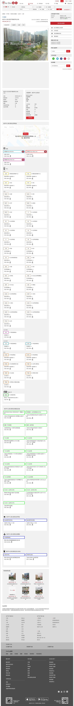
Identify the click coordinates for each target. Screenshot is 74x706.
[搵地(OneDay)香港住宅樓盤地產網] (10, 2)
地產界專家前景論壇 (10, 688)
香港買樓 (51, 673)
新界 (54, 618)
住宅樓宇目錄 (9, 646)
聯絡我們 (8, 668)
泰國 (21, 653)
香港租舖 (51, 668)
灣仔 (7, 620)
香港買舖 (51, 679)
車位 (48, 3)
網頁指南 (8, 675)
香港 (7, 653)
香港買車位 (51, 681)
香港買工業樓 (52, 677)
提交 (68, 51)
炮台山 (22, 618)
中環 (7, 618)
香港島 (39, 618)
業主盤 (13, 6)
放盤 (62, 1)
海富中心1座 (40, 626)
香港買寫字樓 (52, 675)
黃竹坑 (7, 637)
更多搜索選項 (66, 9)
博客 (7, 682)
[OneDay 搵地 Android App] (43, 699)
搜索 (59, 9)
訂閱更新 (30, 117)
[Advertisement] (25, 74)
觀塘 (7, 631)
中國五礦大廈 (39, 594)
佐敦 (22, 631)
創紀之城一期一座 (41, 637)
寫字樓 (31, 3)
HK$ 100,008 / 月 (26, 596)
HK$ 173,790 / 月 (39, 596)
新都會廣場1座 (56, 622)
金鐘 (7, 633)
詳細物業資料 (6, 25)
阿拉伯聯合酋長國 (32, 677)
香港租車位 (51, 670)
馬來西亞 (32, 653)
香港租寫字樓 (52, 664)
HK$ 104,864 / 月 (39, 582)
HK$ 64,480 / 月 (12, 582)
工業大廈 (40, 3)
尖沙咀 (7, 624)
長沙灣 (22, 622)
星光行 (38, 639)
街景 (23, 25)
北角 (7, 635)
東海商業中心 (12, 594)
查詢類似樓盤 (61, 23)
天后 (22, 629)
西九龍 (22, 639)
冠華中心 (39, 633)
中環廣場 (39, 624)
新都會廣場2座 (56, 620)
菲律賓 (16, 653)
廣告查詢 (8, 666)
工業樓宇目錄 (50, 646)
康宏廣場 (39, 635)
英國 (29, 673)
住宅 (22, 3)
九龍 (38, 631)
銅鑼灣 (7, 626)
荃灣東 (22, 637)
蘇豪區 (22, 620)
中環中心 (39, 620)
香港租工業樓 (52, 666)
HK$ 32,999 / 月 (25, 582)
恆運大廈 (25, 594)
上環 (7, 622)
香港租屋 (51, 662)
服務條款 (39, 703)
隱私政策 (43, 703)
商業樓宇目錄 (30, 646)
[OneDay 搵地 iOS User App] (31, 699)
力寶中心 (39, 622)
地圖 (19, 25)
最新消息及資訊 (9, 664)
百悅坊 (54, 624)
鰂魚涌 (7, 639)
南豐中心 (55, 626)
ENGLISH (70, 3)
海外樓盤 (57, 1)
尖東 (7, 629)
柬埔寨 (29, 666)
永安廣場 (12, 580)
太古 (22, 633)
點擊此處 (26, 133)
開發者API (8, 684)
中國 (29, 662)
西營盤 (22, 635)
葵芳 (22, 626)
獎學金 (7, 670)
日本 (29, 664)
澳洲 (29, 670)
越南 (11, 653)
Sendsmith (69, 69)
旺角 (22, 624)
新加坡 (26, 653)
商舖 (57, 3)
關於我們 (8, 662)
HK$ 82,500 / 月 (12, 596)
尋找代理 (8, 673)
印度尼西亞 (39, 653)
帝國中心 (39, 580)
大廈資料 (14, 25)
